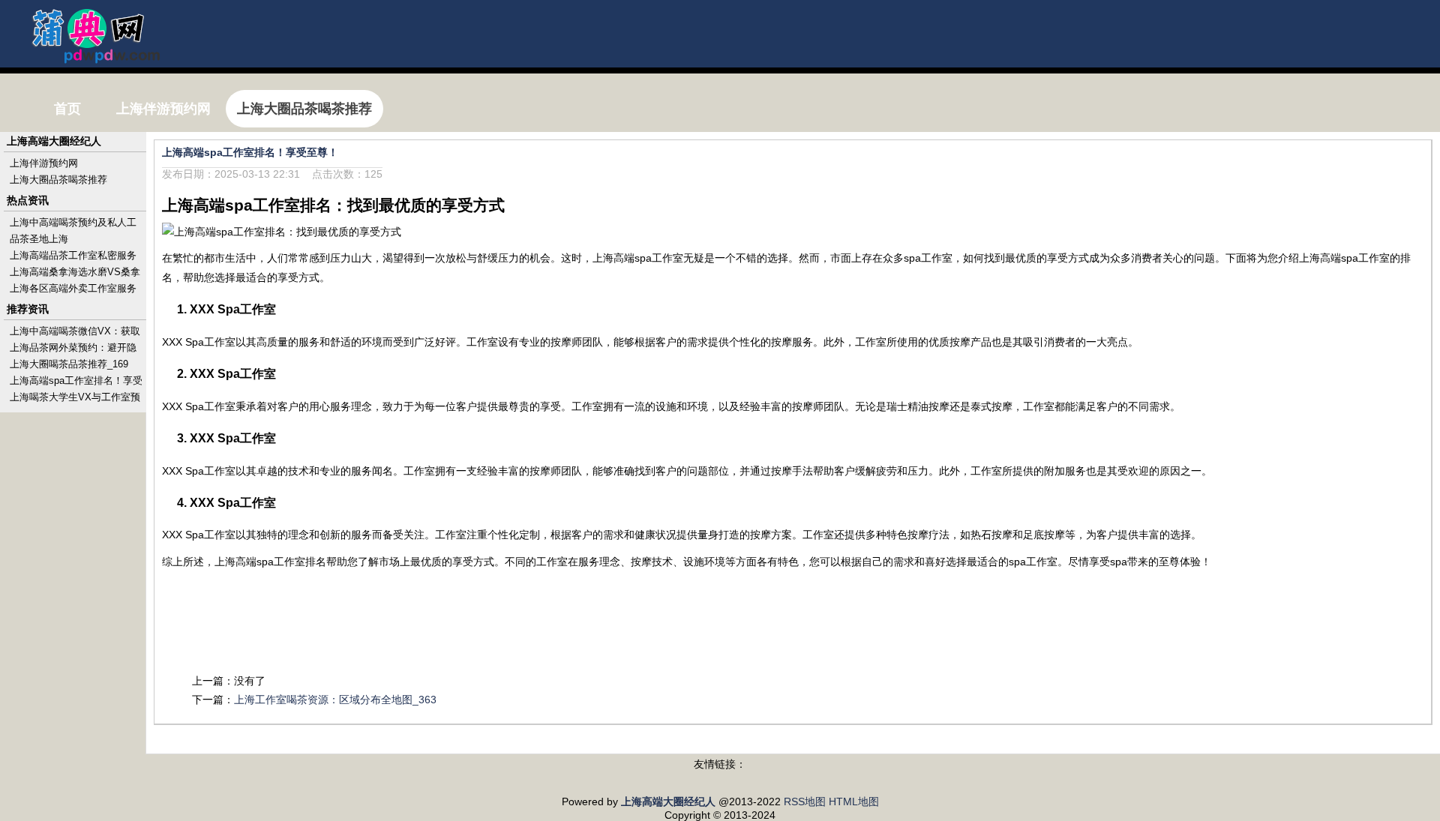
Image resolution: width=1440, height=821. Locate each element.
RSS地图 (805, 802)
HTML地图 (854, 802)
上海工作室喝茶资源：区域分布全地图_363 (335, 700)
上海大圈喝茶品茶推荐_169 (69, 364)
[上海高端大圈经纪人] (87, 56)
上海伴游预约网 (44, 163)
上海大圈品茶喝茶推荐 (58, 179)
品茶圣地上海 (39, 238)
